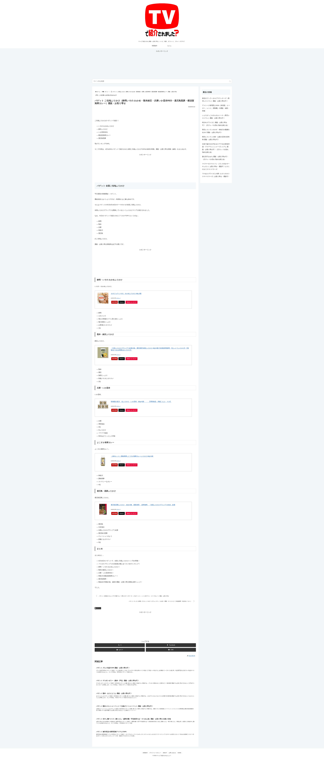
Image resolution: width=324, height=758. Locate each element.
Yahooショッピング (131, 302)
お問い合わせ (172, 752)
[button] (230, 81)
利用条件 (145, 752)
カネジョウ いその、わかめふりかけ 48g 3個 (126, 293)
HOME (179, 752)
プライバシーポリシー (155, 752)
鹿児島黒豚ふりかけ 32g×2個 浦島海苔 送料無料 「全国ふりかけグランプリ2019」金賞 (143, 505)
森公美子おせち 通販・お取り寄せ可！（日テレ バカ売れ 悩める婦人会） (215, 158)
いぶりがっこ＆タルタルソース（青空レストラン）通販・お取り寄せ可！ (216, 117)
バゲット (99, 608)
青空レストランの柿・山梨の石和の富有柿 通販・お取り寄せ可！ (216, 138)
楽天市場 (114, 302)
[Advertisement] (162, 64)
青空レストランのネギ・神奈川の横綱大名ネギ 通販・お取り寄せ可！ (216, 131)
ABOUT (165, 752)
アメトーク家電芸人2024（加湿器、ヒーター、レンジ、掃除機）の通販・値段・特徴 (216, 108)
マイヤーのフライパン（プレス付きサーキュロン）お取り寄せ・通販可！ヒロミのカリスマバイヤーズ (216, 166)
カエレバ (118, 298)
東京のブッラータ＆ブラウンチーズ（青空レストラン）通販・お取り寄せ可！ (216, 99)
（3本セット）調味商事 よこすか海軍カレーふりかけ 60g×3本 (132, 456)
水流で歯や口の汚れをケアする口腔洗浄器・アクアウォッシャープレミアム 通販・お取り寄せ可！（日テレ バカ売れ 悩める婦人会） (216, 148)
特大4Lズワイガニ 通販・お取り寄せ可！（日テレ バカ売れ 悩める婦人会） (215, 124)
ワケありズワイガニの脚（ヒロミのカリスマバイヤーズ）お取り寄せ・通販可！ (216, 175)
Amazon (121, 302)
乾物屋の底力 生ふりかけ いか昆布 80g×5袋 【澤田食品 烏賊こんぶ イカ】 (141, 401)
